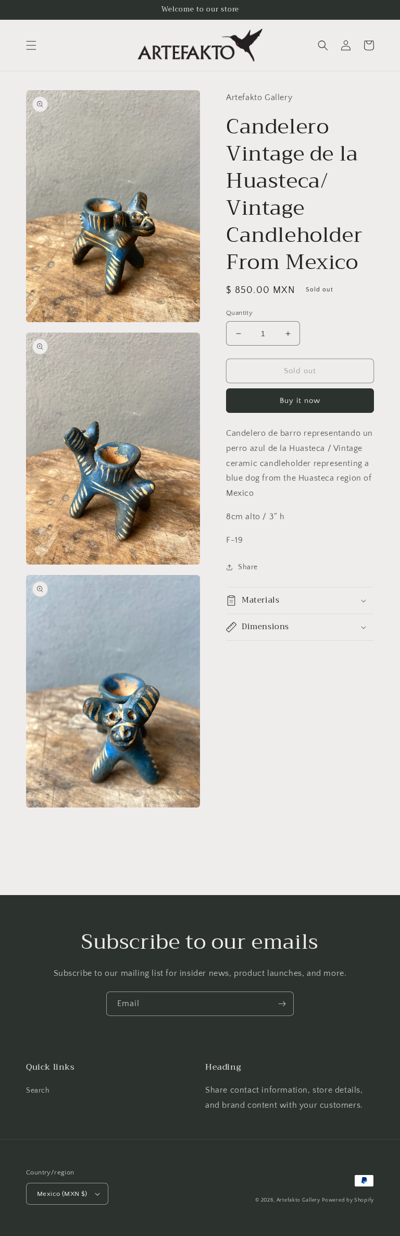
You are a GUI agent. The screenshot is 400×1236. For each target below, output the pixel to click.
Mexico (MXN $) (62, 1193)
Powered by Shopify (348, 1200)
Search (38, 1090)
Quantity (239, 312)
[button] (31, 45)
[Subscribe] (281, 1004)
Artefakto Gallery (298, 1200)
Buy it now (300, 400)
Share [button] (248, 567)
